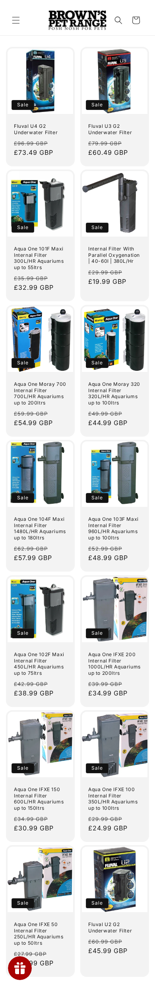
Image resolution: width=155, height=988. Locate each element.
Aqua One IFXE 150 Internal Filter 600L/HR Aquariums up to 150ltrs (39, 798)
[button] (16, 20)
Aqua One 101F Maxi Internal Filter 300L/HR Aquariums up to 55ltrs (39, 258)
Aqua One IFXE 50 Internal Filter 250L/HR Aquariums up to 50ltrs (38, 933)
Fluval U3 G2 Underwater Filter (110, 129)
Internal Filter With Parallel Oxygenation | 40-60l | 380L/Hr (114, 255)
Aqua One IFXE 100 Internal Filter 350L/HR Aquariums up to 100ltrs (113, 798)
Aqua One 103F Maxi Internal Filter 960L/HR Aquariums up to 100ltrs (113, 528)
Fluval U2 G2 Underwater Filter (110, 927)
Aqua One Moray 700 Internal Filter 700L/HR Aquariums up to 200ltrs (40, 393)
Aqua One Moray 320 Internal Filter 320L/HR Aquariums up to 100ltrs (114, 393)
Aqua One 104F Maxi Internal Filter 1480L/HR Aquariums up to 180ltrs (40, 528)
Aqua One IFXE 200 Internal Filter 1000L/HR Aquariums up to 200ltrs (114, 663)
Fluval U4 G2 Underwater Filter (36, 129)
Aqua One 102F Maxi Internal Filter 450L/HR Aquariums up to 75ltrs (39, 663)
